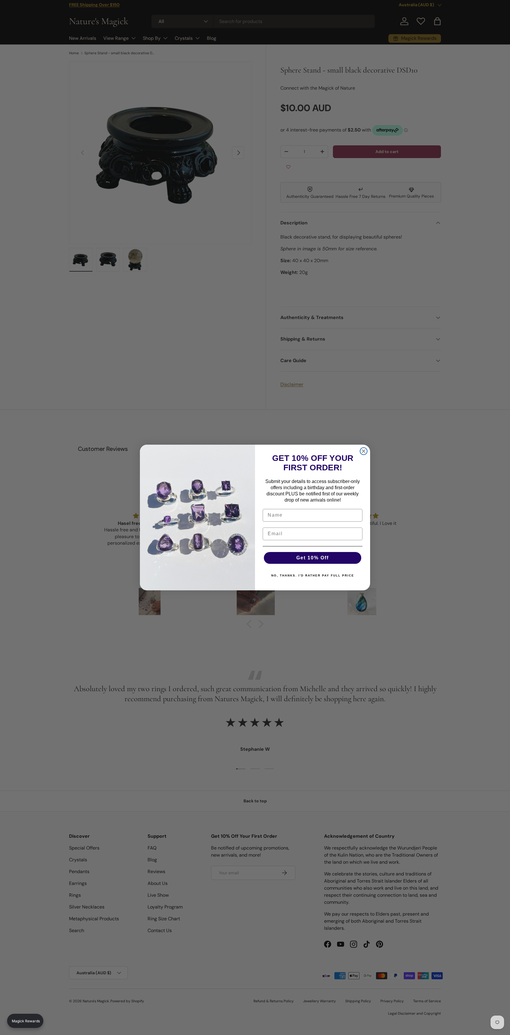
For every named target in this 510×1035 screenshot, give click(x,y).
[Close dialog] (363, 451)
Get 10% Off (312, 557)
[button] (25, 1021)
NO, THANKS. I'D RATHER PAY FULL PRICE (312, 575)
